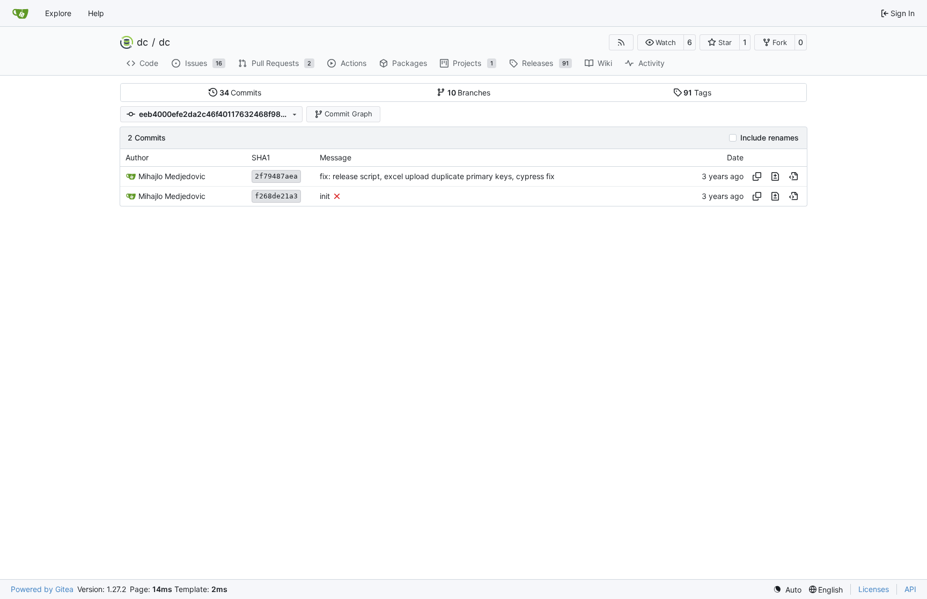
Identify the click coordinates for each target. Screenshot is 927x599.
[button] (660, 42)
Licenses (873, 589)
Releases (545, 63)
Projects (473, 63)
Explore (58, 13)
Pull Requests (282, 63)
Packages (409, 63)
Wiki (605, 63)
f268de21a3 (276, 196)
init (325, 196)
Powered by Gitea (42, 589)
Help (96, 13)
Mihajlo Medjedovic (171, 176)
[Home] (20, 13)
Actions (353, 63)
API (910, 589)
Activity (651, 63)
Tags (697, 92)
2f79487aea (276, 176)
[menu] (787, 589)
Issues (204, 63)
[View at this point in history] (793, 176)
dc (142, 42)
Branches (469, 92)
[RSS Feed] (621, 42)
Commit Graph (348, 113)
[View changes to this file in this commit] (775, 176)
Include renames (769, 138)
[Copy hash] (757, 176)
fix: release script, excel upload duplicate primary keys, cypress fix (437, 176)
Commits (240, 92)
